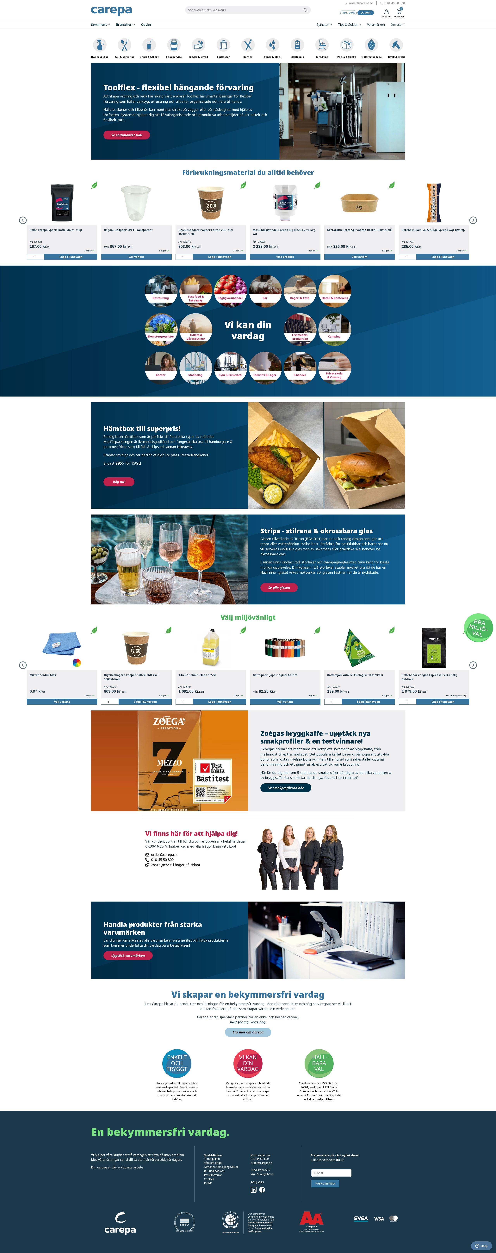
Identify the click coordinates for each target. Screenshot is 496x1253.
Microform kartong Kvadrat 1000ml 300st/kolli (359, 230)
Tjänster (323, 25)
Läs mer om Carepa (248, 1032)
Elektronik (297, 57)
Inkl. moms (348, 12)
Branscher (124, 25)
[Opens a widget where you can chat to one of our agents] (481, 1246)
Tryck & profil (396, 57)
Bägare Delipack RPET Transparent (128, 230)
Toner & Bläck (272, 57)
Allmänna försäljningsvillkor (221, 1167)
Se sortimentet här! (126, 135)
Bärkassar (223, 57)
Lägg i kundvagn (70, 257)
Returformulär (213, 1175)
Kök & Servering (124, 57)
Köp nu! (119, 481)
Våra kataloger (213, 1163)
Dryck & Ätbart (149, 57)
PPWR (208, 1183)
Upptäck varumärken (128, 955)
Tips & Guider (348, 25)
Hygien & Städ (99, 57)
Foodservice (174, 57)
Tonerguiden (212, 1159)
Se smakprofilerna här (286, 787)
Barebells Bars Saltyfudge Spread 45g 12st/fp (433, 230)
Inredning (322, 57)
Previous (23, 220)
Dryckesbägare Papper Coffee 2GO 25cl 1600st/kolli (205, 232)
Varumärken (376, 25)
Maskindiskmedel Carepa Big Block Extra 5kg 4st (284, 232)
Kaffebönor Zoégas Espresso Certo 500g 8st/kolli (429, 677)
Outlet (146, 25)
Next (473, 220)
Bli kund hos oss (214, 1171)
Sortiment (99, 25)
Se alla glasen (279, 587)
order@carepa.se (361, 3)
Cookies (209, 1179)
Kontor (247, 57)
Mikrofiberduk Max (43, 675)
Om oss (396, 25)
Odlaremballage (371, 57)
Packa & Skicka (346, 57)
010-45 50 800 (395, 3)
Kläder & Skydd (198, 57)
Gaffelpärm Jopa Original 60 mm (275, 675)
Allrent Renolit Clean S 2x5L (197, 675)
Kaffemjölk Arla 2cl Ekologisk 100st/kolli (355, 675)
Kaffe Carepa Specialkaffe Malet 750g (56, 230)
